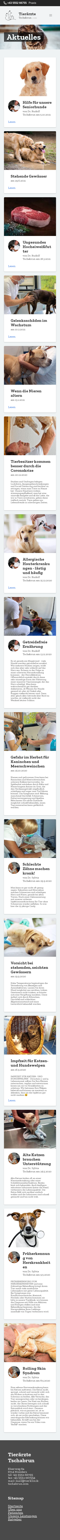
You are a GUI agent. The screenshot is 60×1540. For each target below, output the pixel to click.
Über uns (15, 1509)
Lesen (12, 122)
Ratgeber (15, 1519)
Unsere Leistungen (22, 1516)
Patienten (15, 1513)
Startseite (15, 1506)
